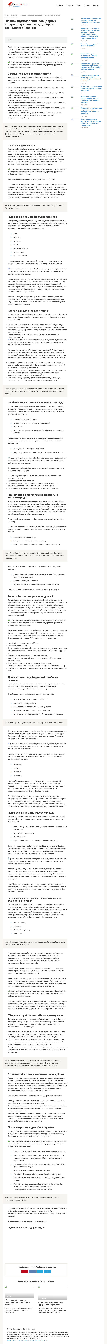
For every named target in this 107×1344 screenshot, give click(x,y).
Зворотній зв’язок (13, 1340)
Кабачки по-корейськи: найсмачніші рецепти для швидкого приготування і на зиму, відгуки (91, 66)
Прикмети (84, 127)
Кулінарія (70, 5)
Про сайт (44, 1340)
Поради (87, 5)
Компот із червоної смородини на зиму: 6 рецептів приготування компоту (90, 99)
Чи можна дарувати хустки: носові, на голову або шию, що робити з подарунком (91, 122)
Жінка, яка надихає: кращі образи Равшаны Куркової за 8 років (91, 88)
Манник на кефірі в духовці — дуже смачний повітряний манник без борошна (91, 111)
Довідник (59, 5)
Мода (78, 5)
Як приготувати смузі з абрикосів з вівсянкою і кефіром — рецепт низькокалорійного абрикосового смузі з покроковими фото (90, 33)
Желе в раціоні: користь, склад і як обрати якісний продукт (17, 1302)
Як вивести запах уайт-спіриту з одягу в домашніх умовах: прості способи (91, 78)
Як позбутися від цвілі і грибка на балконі (90, 45)
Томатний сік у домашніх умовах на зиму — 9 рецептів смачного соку (91, 20)
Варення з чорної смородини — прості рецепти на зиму (89, 56)
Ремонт (96, 5)
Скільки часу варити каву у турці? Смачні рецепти (51, 1303)
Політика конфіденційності (30, 1340)
